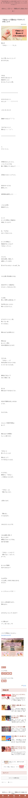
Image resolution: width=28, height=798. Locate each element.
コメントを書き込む (14, 778)
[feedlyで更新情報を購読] (2, 681)
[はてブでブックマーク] (8, 673)
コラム (4, 667)
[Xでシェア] (2, 673)
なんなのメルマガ (6, 635)
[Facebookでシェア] (5, 673)
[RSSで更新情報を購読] (5, 681)
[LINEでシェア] (10, 673)
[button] (25, 536)
